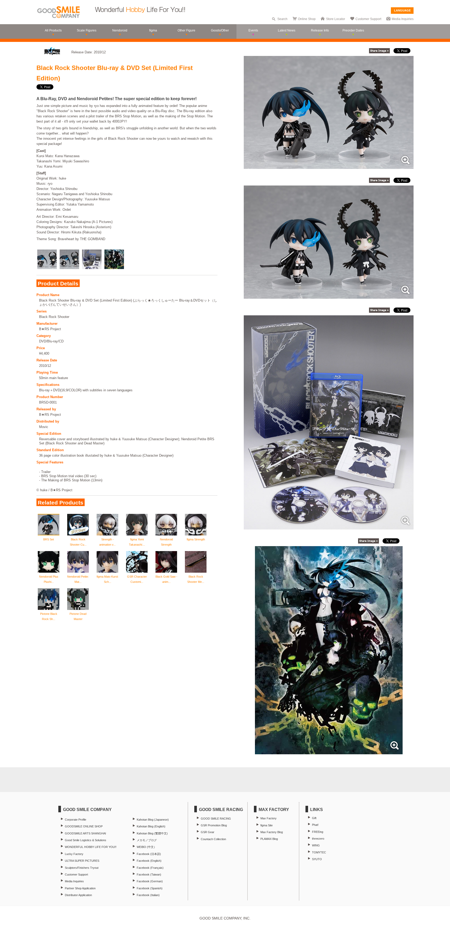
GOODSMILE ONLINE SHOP (84, 826)
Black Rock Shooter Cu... (78, 542)
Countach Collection (213, 839)
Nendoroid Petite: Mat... (78, 579)
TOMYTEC (319, 852)
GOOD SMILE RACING (216, 818)
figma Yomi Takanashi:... (137, 542)
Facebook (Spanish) (149, 888)
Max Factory (268, 818)
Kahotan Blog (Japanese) (153, 819)
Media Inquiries (403, 19)
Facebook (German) (150, 881)
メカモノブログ (147, 840)
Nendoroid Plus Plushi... (48, 579)
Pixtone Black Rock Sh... (48, 616)
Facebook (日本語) (149, 853)
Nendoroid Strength (166, 542)
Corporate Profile (75, 819)
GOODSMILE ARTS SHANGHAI (85, 833)
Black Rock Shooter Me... (195, 579)
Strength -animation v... (107, 542)
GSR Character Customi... (137, 579)
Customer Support (368, 19)
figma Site (266, 825)
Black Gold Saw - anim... (166, 579)
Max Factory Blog (271, 832)
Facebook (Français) (150, 867)
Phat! (315, 824)
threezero (318, 838)
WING (316, 845)
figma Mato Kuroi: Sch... (107, 579)
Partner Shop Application (80, 888)
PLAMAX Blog (269, 838)
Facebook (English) (149, 860)
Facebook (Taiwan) (149, 874)
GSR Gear (207, 832)
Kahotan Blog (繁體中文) (152, 833)
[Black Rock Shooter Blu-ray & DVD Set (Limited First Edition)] (329, 166)
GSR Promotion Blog (214, 825)
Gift (314, 818)
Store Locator (335, 19)
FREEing (317, 831)
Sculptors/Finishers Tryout (81, 867)
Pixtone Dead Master (78, 616)
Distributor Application (78, 895)
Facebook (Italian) (148, 895)
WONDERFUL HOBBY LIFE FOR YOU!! (90, 846)
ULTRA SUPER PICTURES (82, 860)
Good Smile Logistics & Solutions (85, 840)
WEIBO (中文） (147, 846)
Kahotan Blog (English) (151, 826)
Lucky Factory (74, 853)
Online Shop (307, 19)
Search (282, 19)
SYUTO (317, 859)
